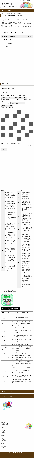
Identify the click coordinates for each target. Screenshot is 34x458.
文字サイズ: (4, 103)
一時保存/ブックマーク (7, 105)
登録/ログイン (30, 0)
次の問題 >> (30, 145)
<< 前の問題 (4, 92)
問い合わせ (3, 435)
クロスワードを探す (5, 423)
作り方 (2, 425)
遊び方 (2, 447)
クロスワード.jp (8, 4)
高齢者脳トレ (3, 446)
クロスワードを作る (5, 424)
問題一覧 (3, 422)
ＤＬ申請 (3, 432)
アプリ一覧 (3, 427)
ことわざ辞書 (3, 440)
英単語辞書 (3, 438)
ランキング (3, 431)
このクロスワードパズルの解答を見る (10, 143)
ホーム (2, 420)
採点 (4, 149)
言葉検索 (3, 430)
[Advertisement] (17, 64)
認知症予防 (3, 443)
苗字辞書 (3, 439)
